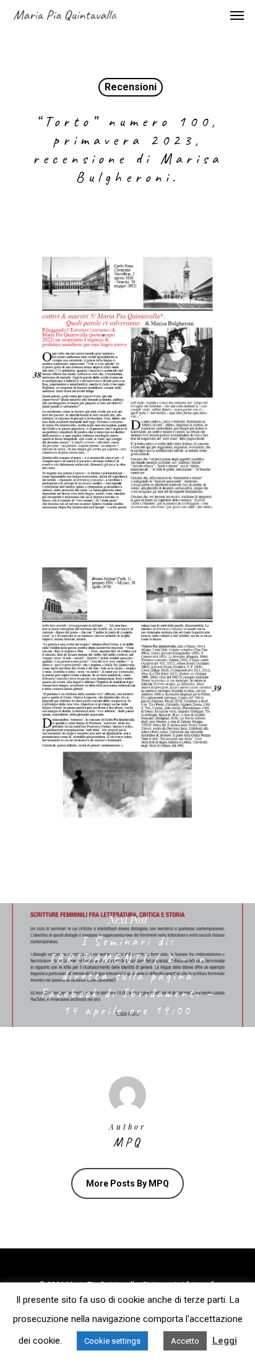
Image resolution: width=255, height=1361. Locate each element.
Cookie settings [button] (112, 1341)
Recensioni (131, 87)
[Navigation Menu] (237, 15)
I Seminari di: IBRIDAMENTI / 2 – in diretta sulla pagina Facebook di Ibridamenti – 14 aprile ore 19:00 (127, 965)
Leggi (224, 1340)
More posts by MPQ (127, 1183)
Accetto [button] (185, 1341)
